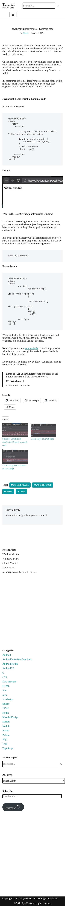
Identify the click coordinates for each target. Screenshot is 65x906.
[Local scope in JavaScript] (43, 430)
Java (4, 695)
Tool (4, 744)
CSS (4, 677)
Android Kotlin (10, 663)
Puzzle (5, 730)
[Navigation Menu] (13, 14)
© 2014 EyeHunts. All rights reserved (32, 903)
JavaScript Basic (20, 485)
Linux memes (9, 567)
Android (6, 655)
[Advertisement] (32, 612)
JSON (5, 708)
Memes (6, 721)
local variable (31, 348)
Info (4, 690)
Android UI (8, 668)
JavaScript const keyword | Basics (19, 572)
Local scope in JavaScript (42, 439)
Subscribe (11, 808)
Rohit (25, 33)
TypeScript (7, 748)
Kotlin (5, 712)
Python (5, 735)
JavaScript (7, 699)
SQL (4, 739)
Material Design (10, 717)
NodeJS (6, 726)
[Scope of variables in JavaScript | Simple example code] (15, 430)
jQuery (5, 703)
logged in (23, 515)
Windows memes (10, 558)
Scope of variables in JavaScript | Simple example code (15, 442)
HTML (6, 686)
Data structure (9, 681)
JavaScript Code (42, 485)
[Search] (58, 6)
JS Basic (8, 492)
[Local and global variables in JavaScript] (15, 456)
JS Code (21, 492)
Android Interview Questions (16, 659)
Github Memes (9, 563)
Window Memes (10, 554)
